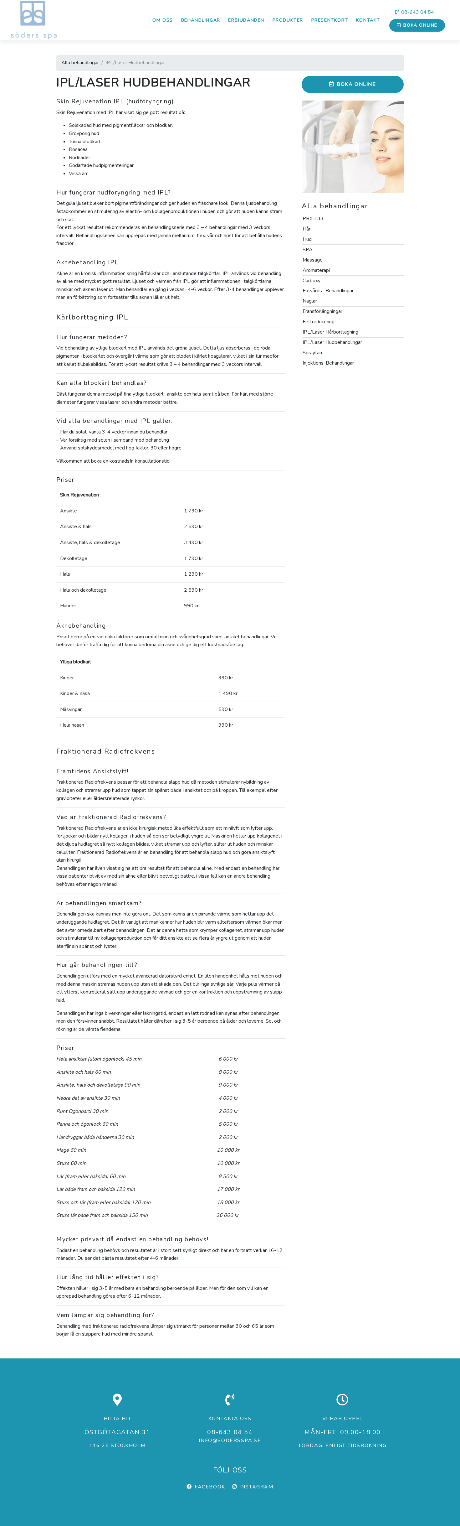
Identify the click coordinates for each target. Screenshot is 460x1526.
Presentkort (329, 20)
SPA (308, 249)
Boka (420, 25)
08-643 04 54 (417, 12)
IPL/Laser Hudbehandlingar (332, 342)
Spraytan (312, 352)
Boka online (356, 84)
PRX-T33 (313, 218)
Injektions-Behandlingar (328, 363)
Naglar (310, 301)
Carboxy (311, 280)
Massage (313, 260)
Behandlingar (200, 20)
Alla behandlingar (80, 62)
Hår (306, 229)
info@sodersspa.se (230, 1440)
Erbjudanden (246, 20)
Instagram (256, 1486)
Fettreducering (319, 321)
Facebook (210, 1486)
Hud (307, 239)
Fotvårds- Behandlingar (328, 290)
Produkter (288, 20)
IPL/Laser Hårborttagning (330, 332)
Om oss (162, 20)
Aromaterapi (316, 270)
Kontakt (368, 20)
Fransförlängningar (322, 311)
